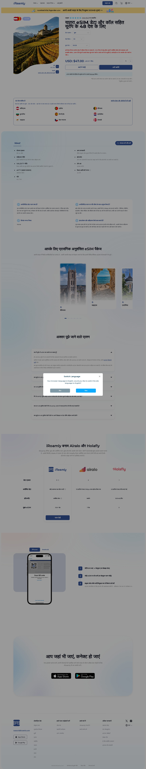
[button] (99, 376)
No (60, 390)
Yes (86, 390)
